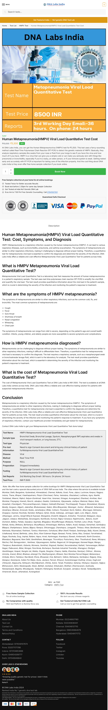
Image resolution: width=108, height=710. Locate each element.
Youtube (60, 658)
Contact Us (7, 626)
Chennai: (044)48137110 (67, 626)
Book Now (60, 171)
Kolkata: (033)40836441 (67, 623)
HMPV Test (23, 26)
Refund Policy (8, 633)
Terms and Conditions (12, 630)
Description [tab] (54, 226)
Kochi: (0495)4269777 (12, 654)
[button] (104, 4)
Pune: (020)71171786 (11, 647)
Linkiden (60, 654)
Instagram (60, 651)
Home (4, 26)
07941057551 (52, 192)
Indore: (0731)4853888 (12, 651)
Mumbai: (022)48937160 (67, 619)
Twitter (59, 647)
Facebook (60, 644)
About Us (6, 619)
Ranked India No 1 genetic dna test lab (19, 690)
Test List (13, 26)
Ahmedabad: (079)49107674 (15, 644)
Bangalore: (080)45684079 (68, 630)
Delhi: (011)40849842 (12, 658)
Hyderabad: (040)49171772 (68, 633)
